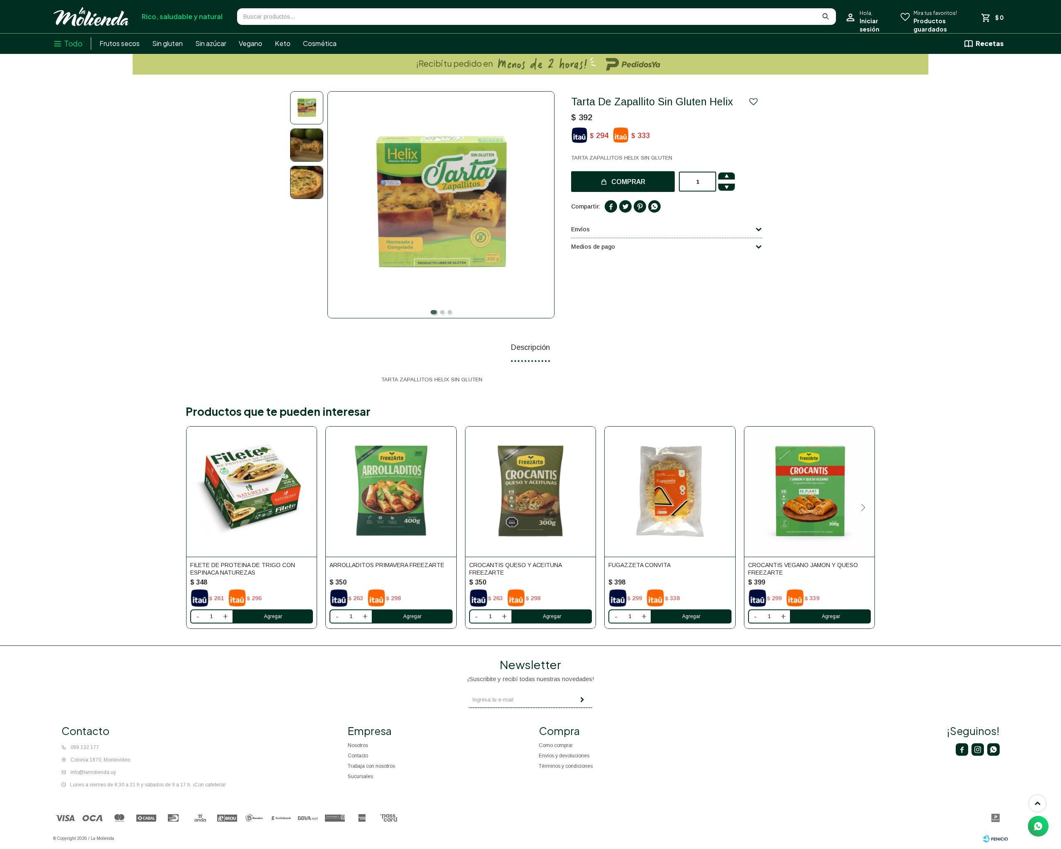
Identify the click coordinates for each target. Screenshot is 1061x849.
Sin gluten (167, 43)
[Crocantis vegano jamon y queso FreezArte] (809, 491)
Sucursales (360, 776)
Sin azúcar (210, 43)
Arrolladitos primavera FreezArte (386, 565)
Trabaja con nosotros (371, 766)
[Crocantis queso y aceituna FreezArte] (530, 491)
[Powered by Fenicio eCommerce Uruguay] (995, 838)
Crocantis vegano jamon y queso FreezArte (803, 569)
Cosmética (320, 43)
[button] (434, 312)
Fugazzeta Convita (639, 565)
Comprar (628, 181)
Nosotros (358, 745)
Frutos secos (119, 43)
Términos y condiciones (566, 766)
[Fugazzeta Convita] (669, 491)
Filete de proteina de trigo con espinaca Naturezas (242, 569)
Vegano (250, 43)
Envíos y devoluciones (564, 756)
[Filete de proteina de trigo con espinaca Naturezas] (251, 491)
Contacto (358, 756)
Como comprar (556, 745)
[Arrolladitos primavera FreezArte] (390, 491)
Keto (283, 43)
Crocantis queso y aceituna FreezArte (515, 569)
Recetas (990, 43)
